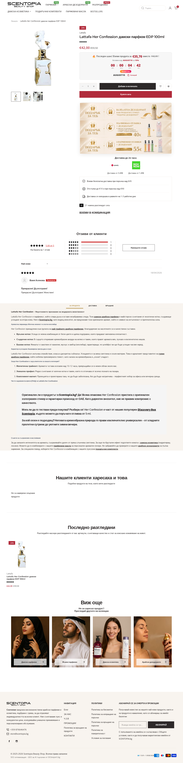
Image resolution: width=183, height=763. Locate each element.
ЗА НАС (67, 714)
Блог (66, 709)
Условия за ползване (101, 738)
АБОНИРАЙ (161, 725)
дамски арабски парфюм (106, 316)
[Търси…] (143, 8)
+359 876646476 (18, 729)
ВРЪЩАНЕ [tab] (109, 306)
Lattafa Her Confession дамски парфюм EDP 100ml (21, 577)
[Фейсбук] (9, 741)
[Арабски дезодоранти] (153, 641)
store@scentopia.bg (19, 733)
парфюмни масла (62, 445)
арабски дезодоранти (148, 445)
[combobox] (152, 8)
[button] (83, 41)
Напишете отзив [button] (139, 247)
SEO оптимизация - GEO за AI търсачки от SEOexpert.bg (35, 757)
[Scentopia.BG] (24, 4)
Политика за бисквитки (102, 709)
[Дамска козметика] (112, 641)
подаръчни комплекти (107, 449)
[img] (27, 272)
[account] (170, 8)
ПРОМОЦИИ (70, 723)
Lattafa (82, 32)
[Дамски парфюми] (30, 641)
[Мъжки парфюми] (71, 641)
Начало (14, 21)
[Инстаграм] (16, 741)
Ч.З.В (66, 718)
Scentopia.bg (45, 319)
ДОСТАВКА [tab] (93, 306)
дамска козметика (149, 442)
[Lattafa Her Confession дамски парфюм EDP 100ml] (22, 554)
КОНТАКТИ (69, 735)
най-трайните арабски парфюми (67, 328)
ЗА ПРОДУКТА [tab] (74, 306)
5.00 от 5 (50, 245)
